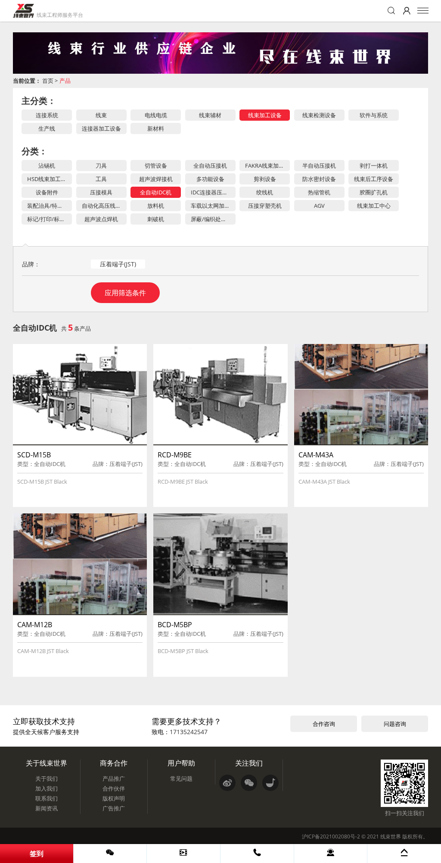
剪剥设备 (265, 179)
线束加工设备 (265, 115)
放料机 (155, 205)
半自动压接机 (319, 165)
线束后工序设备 (373, 179)
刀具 (101, 165)
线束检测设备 (319, 115)
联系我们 (46, 798)
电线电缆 (156, 115)
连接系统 (47, 115)
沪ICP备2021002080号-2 (331, 836)
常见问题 (181, 778)
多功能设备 (210, 179)
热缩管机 (319, 192)
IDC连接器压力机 (212, 192)
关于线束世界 (46, 763)
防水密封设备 (319, 179)
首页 (47, 80)
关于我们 (46, 778)
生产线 (46, 128)
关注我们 (249, 763)
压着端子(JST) (118, 264)
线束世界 (390, 836)
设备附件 (47, 192)
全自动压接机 (210, 165)
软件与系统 (374, 115)
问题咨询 (395, 724)
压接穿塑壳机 (265, 205)
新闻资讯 (46, 808)
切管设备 (156, 165)
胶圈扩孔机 (374, 192)
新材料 (155, 128)
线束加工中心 (374, 205)
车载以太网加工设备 (213, 205)
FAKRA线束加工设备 (267, 165)
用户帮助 (181, 763)
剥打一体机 (374, 165)
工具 (101, 179)
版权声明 (113, 798)
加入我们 (46, 788)
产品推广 (113, 778)
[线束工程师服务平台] (23, 11)
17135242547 (189, 732)
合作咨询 (324, 724)
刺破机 (155, 219)
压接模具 (101, 192)
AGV (319, 205)
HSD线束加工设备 (49, 179)
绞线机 (264, 192)
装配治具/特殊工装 (49, 205)
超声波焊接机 (156, 179)
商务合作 (113, 763)
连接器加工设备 (101, 128)
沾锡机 (46, 165)
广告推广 (113, 808)
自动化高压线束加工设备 (104, 205)
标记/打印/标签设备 (49, 219)
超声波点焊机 (101, 219)
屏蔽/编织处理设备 (213, 219)
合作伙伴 (113, 788)
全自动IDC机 (155, 192)
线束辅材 (210, 115)
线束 (101, 115)
